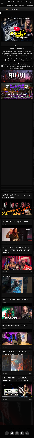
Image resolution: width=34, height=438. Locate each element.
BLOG (22, 2)
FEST (16, 5)
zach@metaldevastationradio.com (21, 61)
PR (9, 2)
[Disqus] (17, 122)
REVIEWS (22, 5)
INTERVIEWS (15, 2)
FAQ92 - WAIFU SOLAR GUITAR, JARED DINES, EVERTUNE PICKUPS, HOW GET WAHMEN (16, 250)
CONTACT (30, 5)
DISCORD (10, 5)
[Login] (30, 1)
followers (15, 9)
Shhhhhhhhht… (7, 276)
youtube (5, 9)
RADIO (28, 2)
